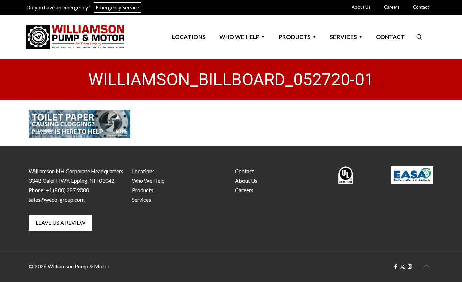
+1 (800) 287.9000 (67, 190)
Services (141, 199)
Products (142, 190)
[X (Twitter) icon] (402, 266)
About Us (246, 180)
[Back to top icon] (426, 266)
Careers (244, 190)
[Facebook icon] (395, 266)
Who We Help (148, 180)
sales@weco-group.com (57, 199)
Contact (244, 171)
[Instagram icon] (409, 266)
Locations (143, 171)
